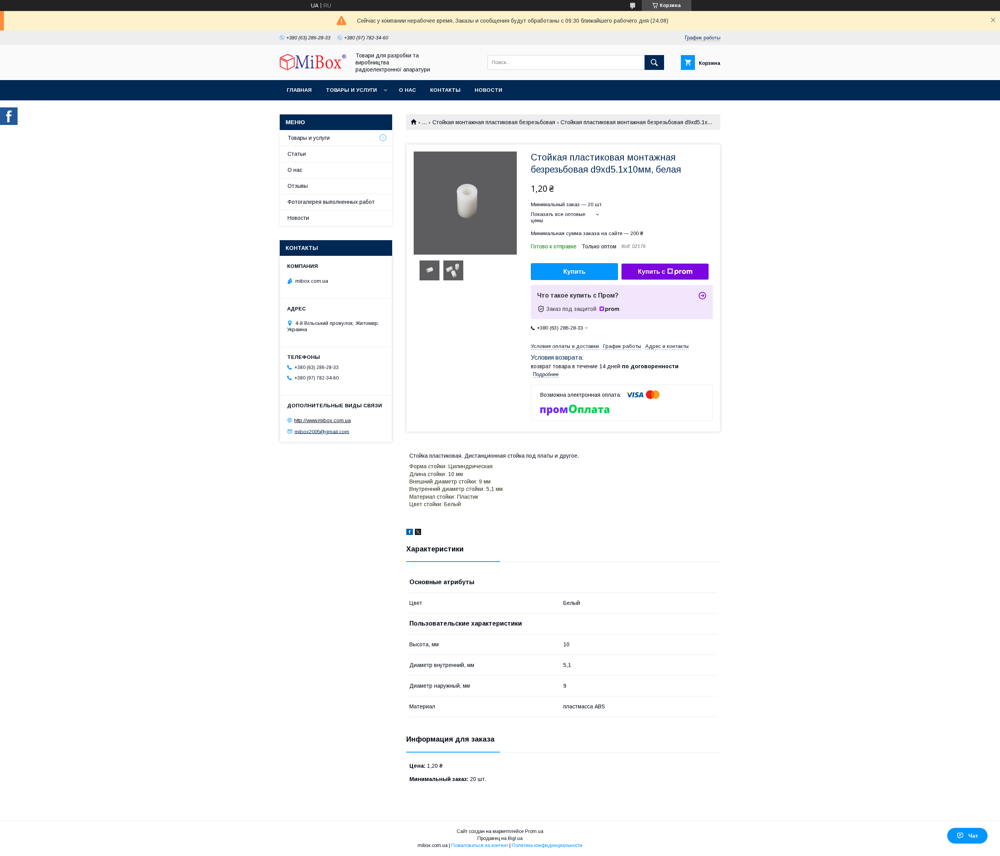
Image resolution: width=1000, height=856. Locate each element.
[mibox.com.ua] (313, 68)
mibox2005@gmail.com (322, 431)
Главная (299, 90)
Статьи (297, 154)
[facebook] (409, 533)
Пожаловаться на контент (479, 845)
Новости (488, 90)
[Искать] (654, 62)
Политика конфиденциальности (547, 845)
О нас (407, 90)
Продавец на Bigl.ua (500, 838)
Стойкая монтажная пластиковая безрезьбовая (493, 122)
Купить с (651, 271)
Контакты (445, 90)
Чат (973, 836)
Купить (574, 271)
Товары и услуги (351, 90)
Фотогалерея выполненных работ (331, 202)
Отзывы (298, 186)
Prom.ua (534, 831)
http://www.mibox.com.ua (322, 420)
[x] (418, 533)
